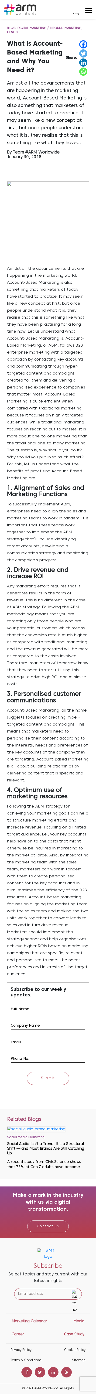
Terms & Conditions (25, 1360)
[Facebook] (83, 44)
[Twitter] (83, 53)
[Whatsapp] (83, 72)
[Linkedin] (83, 62)
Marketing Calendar (29, 1321)
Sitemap (79, 1360)
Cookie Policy (75, 1350)
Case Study (74, 1334)
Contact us (48, 1226)
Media (78, 1321)
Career (18, 1334)
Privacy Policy (20, 1350)
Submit (48, 1078)
